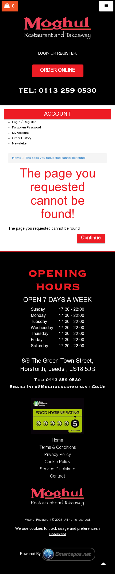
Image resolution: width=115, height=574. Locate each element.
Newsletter (20, 143)
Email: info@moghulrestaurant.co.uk (57, 387)
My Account (20, 133)
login (43, 54)
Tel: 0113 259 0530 (57, 380)
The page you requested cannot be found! (55, 158)
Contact (57, 476)
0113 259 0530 (68, 91)
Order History (21, 138)
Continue (91, 238)
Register (66, 54)
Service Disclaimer (57, 469)
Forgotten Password (26, 127)
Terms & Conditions (57, 448)
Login (16, 122)
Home (16, 158)
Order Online (57, 70)
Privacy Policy (57, 455)
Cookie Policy (57, 462)
